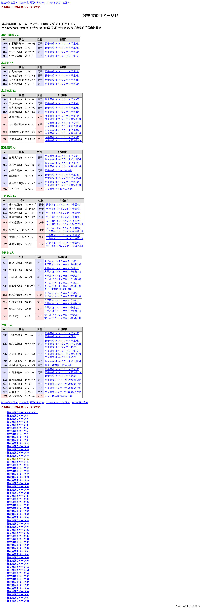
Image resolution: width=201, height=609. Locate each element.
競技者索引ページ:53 (18, 576)
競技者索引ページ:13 (18, 452)
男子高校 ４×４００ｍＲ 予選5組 (62, 71)
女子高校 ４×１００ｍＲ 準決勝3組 (63, 119)
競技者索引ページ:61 (18, 600)
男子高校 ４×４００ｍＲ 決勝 (60, 336)
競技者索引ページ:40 (18, 536)
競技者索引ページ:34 (18, 517)
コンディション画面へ (58, 2)
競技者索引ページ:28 (18, 499)
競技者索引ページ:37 (18, 526)
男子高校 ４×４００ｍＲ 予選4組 (62, 156)
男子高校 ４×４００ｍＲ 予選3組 (62, 43)
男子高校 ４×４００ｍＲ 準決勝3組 (63, 159)
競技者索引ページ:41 (18, 539)
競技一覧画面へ (9, 2)
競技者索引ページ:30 (18, 505)
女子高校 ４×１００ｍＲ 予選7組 (62, 116)
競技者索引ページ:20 (18, 474)
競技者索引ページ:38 (18, 529)
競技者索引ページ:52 (18, 573)
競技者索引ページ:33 (18, 514)
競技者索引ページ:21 (18, 477)
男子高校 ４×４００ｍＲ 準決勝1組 (62, 264)
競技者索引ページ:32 (18, 511)
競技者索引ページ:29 (18, 502)
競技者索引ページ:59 (18, 594)
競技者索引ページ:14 (18, 455)
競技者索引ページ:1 (17, 415)
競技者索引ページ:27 (18, 496)
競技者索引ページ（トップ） (22, 412)
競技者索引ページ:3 (17, 421)
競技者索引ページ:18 (18, 468)
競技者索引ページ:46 (18, 554)
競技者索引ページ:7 (17, 434)
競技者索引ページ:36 (18, 523)
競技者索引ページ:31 (18, 508)
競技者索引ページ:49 (18, 563)
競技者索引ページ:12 (18, 449)
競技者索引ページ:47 (18, 557)
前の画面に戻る (80, 402)
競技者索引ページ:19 (18, 471)
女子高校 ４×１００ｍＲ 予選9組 (61, 293)
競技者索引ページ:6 (17, 431)
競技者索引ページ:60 (18, 597)
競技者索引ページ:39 (18, 533)
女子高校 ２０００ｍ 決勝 (58, 189)
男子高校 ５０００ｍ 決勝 (58, 170)
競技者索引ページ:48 (18, 560)
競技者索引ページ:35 (18, 520)
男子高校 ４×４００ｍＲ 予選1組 (62, 99)
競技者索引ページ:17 (18, 465)
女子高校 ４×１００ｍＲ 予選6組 (63, 221)
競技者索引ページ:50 (18, 567)
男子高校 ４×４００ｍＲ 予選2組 (61, 261)
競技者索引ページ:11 (18, 446)
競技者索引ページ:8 (17, 437)
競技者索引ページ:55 (18, 582)
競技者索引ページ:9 (17, 440)
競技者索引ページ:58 (18, 591)
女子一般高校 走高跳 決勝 (58, 396)
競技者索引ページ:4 (17, 425)
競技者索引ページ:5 (17, 428)
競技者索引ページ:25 (18, 489)
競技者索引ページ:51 (18, 570)
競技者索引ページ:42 (18, 542)
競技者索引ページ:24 (18, 486)
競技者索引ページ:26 (18, 492)
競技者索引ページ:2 (17, 418)
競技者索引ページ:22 (18, 480)
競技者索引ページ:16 (18, 462)
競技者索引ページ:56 (18, 585)
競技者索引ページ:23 (18, 483)
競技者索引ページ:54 (18, 579)
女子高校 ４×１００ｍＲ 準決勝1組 (64, 224)
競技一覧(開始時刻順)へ (31, 2)
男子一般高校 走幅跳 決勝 (58, 289)
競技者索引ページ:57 (18, 588)
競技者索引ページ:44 (18, 548)
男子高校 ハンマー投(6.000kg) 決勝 (63, 379)
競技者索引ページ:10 (18, 443)
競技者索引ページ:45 (18, 551)
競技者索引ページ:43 (18, 545)
